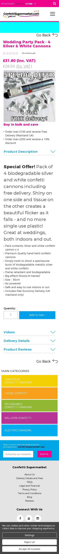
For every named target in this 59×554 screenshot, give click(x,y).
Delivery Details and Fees (29, 478)
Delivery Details (17, 341)
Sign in (19, 4)
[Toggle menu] (51, 13)
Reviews (29, 500)
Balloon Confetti (18, 418)
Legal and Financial (29, 485)
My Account (7, 4)
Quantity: (10, 308)
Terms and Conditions (29, 493)
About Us (30, 474)
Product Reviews (18, 349)
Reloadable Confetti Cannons (18, 406)
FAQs (29, 482)
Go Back (43, 35)
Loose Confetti (16, 393)
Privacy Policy (29, 489)
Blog (29, 497)
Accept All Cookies (29, 549)
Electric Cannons (18, 430)
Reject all (29, 542)
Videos (9, 332)
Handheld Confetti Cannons (18, 381)
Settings (29, 535)
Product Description (21, 151)
